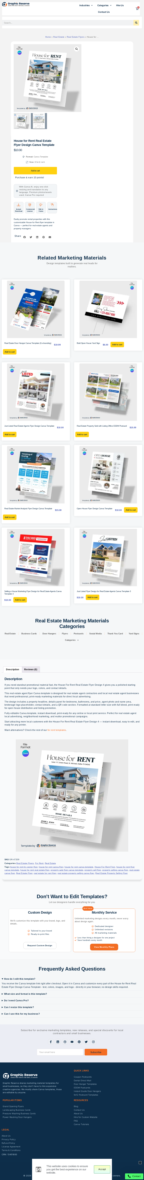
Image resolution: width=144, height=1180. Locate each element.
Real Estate (58, 37)
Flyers (65, 633)
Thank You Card (115, 633)
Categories (103, 5)
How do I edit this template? (19, 979)
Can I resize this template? (19, 1007)
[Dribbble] (65, 1042)
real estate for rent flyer (45, 873)
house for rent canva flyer (51, 867)
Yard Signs (134, 633)
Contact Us (104, 12)
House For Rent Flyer (105, 867)
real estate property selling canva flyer (76, 873)
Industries (84, 5)
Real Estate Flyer (24, 873)
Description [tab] (12, 669)
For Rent (39, 863)
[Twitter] (86, 1042)
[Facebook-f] (51, 1042)
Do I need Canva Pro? (16, 1000)
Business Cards (29, 633)
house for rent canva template (79, 867)
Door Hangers (49, 633)
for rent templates (57, 730)
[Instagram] (93, 1042)
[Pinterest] (79, 1042)
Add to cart (35, 170)
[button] (76, 48)
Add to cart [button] (10, 352)
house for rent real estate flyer (34, 870)
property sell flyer (93, 870)
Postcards (79, 633)
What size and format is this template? (25, 994)
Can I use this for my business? (22, 1014)
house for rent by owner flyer (24, 867)
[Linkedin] (58, 1042)
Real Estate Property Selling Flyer (111, 873)
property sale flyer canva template (67, 870)
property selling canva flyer (115, 870)
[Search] (136, 23)
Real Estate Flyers (75, 37)
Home (48, 37)
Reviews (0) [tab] (30, 669)
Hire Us (120, 5)
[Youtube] (72, 1042)
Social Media (95, 633)
